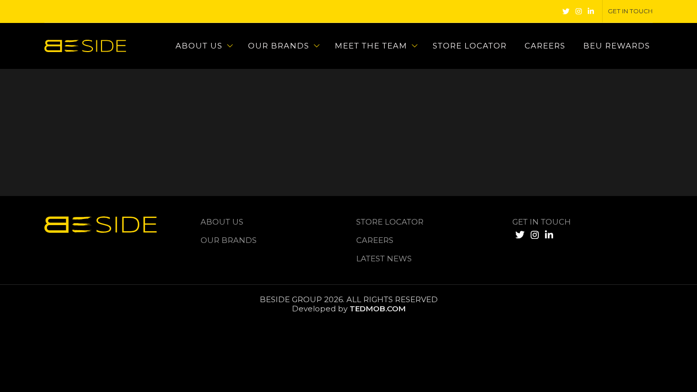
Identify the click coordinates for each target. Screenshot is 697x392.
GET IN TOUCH (541, 222)
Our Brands (229, 240)
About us (222, 222)
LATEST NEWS (384, 258)
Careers (374, 240)
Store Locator (390, 222)
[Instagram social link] (578, 11)
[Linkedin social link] (591, 11)
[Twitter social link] (565, 11)
